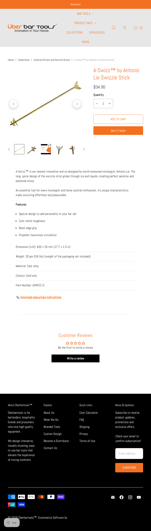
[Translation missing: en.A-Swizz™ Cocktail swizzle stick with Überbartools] (19, 149)
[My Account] (124, 28)
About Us (49, 413)
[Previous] (13, 104)
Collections (74, 32)
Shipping (84, 427)
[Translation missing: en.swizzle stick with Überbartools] (33, 149)
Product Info (84, 23)
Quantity (98, 95)
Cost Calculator (88, 413)
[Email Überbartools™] (113, 497)
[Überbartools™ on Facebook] (121, 497)
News (85, 42)
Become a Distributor (56, 441)
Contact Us (50, 448)
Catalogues (97, 32)
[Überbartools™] (32, 28)
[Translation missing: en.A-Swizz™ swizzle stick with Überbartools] (72, 149)
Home (11, 60)
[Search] (113, 28)
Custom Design (53, 434)
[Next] (77, 104)
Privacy (83, 434)
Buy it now (118, 131)
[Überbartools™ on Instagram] (130, 497)
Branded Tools (52, 427)
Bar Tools (83, 14)
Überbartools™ (27, 518)
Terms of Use (87, 441)
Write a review (75, 358)
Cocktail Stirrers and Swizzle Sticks (52, 60)
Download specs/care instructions (40, 297)
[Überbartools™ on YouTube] (138, 497)
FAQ (81, 420)
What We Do (51, 420)
